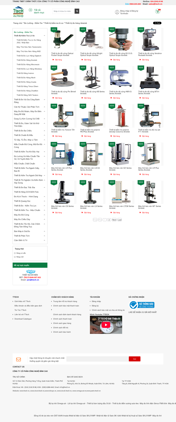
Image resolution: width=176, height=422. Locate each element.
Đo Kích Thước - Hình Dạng (26, 196)
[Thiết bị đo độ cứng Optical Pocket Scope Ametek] (62, 39)
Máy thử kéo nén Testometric (29, 47)
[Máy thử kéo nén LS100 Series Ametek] (91, 154)
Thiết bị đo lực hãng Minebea (29, 69)
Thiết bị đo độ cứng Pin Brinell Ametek (63, 92)
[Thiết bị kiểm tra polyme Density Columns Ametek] (120, 115)
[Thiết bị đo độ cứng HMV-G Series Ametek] (120, 77)
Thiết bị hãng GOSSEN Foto (26, 192)
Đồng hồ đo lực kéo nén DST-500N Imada (43, 415)
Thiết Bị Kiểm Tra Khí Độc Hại (26, 152)
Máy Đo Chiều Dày (22, 219)
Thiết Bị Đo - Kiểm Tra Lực (25, 206)
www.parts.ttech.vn (93, 391)
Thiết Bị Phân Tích (22, 236)
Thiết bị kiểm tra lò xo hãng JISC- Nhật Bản (29, 41)
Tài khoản (124, 13)
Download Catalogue (23, 319)
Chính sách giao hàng (62, 323)
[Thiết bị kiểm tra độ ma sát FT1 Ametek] (149, 115)
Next (114, 219)
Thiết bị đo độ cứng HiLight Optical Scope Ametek (91, 54)
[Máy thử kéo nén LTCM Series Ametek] (120, 192)
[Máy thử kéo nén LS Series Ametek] (91, 192)
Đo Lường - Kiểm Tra (33, 23)
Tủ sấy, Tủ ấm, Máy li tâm (26, 140)
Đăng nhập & (125, 11)
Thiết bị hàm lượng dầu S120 (90, 403)
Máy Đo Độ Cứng (21, 215)
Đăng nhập (96, 301)
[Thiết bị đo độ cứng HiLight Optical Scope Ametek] (91, 39)
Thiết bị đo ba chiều (23, 131)
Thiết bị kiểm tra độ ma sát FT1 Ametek (149, 130)
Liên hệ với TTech (22, 314)
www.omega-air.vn (79, 391)
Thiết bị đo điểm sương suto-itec (117, 403)
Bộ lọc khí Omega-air (49, 403)
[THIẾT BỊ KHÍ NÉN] (29, 271)
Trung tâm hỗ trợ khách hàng (65, 301)
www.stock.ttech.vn (64, 391)
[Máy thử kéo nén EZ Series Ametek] (120, 154)
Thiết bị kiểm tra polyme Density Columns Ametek (119, 130)
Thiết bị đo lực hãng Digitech (29, 56)
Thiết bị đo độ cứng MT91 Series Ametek (148, 92)
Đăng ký (134, 11)
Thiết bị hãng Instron (25, 73)
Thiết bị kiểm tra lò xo (53, 23)
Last (119, 219)
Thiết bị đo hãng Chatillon (27, 91)
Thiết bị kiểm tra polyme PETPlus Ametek (90, 130)
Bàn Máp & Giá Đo (22, 231)
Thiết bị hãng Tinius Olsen (27, 86)
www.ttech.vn (25, 391)
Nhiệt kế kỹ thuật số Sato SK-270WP (128, 415)
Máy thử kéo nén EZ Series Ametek (120, 169)
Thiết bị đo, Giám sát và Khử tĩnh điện (26, 124)
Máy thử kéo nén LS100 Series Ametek (90, 169)
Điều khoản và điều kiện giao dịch (28, 306)
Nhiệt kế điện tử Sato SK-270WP (73, 415)
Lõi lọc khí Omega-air (68, 403)
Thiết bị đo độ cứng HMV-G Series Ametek (120, 92)
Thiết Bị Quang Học (22, 201)
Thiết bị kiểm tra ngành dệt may (28, 175)
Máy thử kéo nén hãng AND (29, 51)
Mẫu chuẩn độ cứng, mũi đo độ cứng (28, 145)
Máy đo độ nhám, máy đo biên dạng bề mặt (27, 112)
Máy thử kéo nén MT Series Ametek (149, 207)
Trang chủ (17, 23)
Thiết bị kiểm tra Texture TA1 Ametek (63, 130)
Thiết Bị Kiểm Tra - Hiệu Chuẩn (27, 210)
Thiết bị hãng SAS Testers (27, 95)
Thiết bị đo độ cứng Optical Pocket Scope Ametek (62, 54)
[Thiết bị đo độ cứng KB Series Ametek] (91, 77)
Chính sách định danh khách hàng (67, 314)
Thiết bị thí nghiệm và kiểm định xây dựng (28, 181)
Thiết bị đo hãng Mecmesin (28, 64)
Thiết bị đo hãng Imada (26, 82)
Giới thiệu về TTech (22, 301)
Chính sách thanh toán (62, 319)
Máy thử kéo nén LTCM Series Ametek (121, 207)
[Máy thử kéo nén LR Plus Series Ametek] (62, 154)
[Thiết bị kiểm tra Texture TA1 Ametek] (62, 115)
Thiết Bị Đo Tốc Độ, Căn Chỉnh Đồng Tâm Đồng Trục (27, 225)
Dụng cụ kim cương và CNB (26, 119)
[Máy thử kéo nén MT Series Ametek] (149, 192)
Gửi (134, 359)
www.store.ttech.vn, (37, 391)
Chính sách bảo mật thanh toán (66, 306)
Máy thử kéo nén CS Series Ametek (62, 207)
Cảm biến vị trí (20, 240)
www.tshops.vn (50, 391)
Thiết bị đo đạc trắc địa (24, 187)
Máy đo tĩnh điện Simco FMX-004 (144, 403)
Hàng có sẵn (21, 253)
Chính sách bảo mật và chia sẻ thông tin (108, 310)
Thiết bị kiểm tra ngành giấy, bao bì (26, 169)
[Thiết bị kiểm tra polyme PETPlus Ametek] (91, 115)
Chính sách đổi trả (60, 328)
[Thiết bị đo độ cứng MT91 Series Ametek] (149, 77)
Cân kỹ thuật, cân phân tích (26, 107)
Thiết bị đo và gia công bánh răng (27, 100)
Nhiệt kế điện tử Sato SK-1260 (100, 415)
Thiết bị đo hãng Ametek (27, 60)
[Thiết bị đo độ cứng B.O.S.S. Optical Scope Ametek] (120, 39)
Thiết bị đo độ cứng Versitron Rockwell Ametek (150, 54)
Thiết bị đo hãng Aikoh (26, 78)
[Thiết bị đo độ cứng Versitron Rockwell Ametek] (149, 39)
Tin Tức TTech (20, 310)
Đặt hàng (58, 59)
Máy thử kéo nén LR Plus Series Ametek (61, 169)
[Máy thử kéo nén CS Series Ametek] (62, 192)
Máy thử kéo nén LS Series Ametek (91, 207)
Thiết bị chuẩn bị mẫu (23, 135)
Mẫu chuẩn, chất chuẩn (24, 163)
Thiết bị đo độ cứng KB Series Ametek (92, 92)
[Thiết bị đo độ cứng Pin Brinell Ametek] (62, 77)
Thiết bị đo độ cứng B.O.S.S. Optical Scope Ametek (121, 54)
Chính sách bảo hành (62, 332)
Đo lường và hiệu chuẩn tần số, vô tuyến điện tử (27, 157)
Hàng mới (19, 257)
